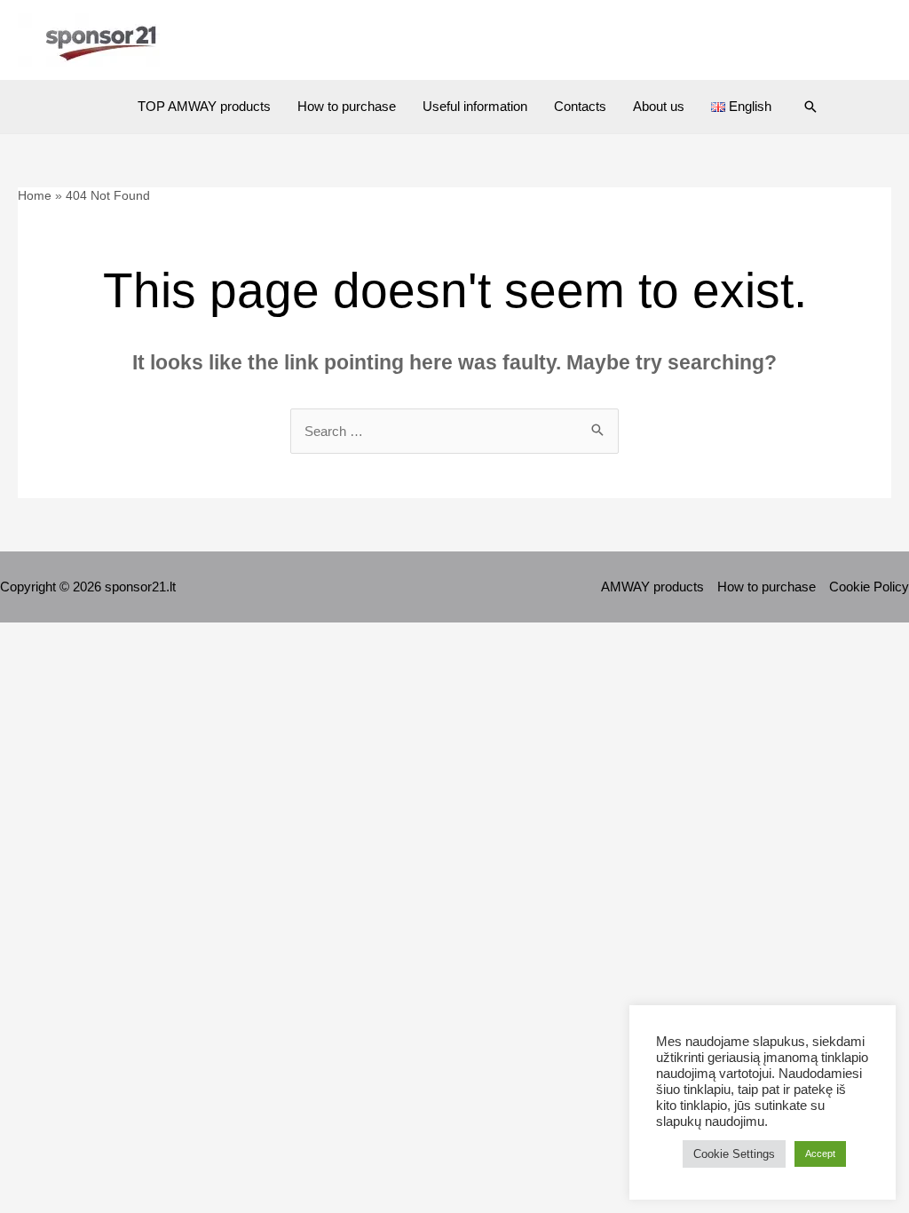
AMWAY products (652, 586)
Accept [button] (820, 1153)
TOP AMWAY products (204, 106)
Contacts (580, 106)
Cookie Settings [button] (734, 1154)
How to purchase (346, 106)
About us (658, 106)
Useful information (475, 106)
